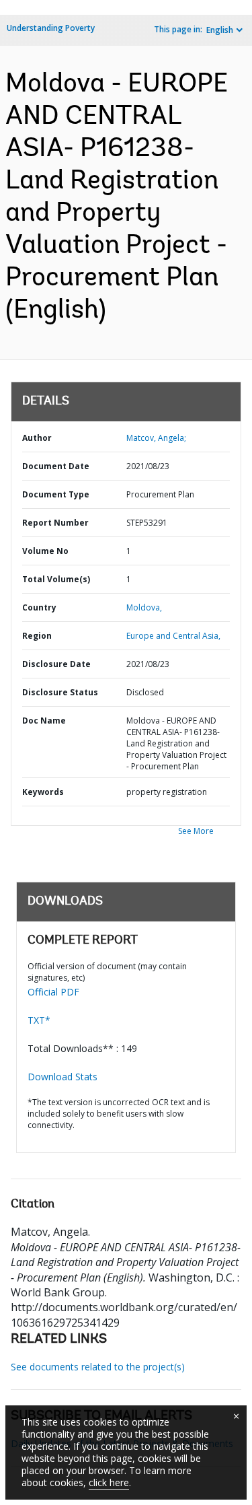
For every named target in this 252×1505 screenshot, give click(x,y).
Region (37, 635)
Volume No (45, 551)
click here (109, 1482)
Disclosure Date (56, 664)
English (219, 30)
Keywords (43, 792)
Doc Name (44, 720)
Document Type (55, 494)
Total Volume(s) (56, 579)
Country (39, 607)
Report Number (55, 522)
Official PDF (53, 991)
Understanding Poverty (51, 28)
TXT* (39, 1020)
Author (37, 438)
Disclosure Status (60, 692)
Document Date (55, 466)
